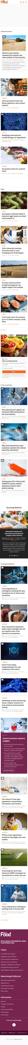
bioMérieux (15, 637)
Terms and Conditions (16, 376)
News (3, 211)
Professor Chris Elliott (17, 60)
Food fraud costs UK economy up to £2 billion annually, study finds (14, 319)
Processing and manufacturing (9, 959)
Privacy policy (5, 1012)
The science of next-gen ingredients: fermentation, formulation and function (12, 801)
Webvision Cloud (18, 1039)
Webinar (4, 586)
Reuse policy (4, 991)
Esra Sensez (15, 140)
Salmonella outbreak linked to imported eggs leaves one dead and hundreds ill (14, 216)
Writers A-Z (12, 1032)
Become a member (8, 770)
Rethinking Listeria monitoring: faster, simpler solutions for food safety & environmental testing (14, 704)
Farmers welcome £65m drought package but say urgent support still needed (12, 285)
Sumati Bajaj (15, 107)
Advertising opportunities (8, 980)
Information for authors (7, 988)
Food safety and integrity (8, 954)
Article (4, 132)
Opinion (4, 98)
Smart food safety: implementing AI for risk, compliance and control (11, 667)
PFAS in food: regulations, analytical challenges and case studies (13, 837)
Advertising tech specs (7, 985)
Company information (7, 1004)
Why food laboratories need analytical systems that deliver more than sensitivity (14, 447)
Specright (15, 599)
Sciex (16, 879)
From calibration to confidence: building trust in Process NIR (14, 907)
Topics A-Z (4, 1032)
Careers (3, 1006)
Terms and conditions (7, 1009)
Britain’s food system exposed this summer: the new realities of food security (13, 55)
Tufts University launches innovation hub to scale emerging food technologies (13, 250)
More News (4, 330)
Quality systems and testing (9, 962)
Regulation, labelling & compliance (10, 964)
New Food (14, 221)
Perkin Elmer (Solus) (18, 711)
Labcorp (19, 539)
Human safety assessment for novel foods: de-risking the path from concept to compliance (14, 533)
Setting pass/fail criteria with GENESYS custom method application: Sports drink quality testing (13, 484)
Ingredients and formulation (9, 956)
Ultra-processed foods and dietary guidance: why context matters (13, 103)
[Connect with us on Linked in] (14, 1024)
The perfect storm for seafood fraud (13, 170)
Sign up (13, 372)
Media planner (5, 983)
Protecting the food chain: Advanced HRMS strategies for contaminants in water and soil (14, 873)
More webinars (4, 920)
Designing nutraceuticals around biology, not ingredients (14, 136)
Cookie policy (4, 1015)
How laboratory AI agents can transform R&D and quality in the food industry (13, 412)
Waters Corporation (18, 807)
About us (3, 1001)
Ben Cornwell (15, 255)
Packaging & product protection (10, 967)
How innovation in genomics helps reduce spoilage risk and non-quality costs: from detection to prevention (13, 630)
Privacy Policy (5, 377)
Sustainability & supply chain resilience (12, 970)
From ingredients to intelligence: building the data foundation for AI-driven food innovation (13, 592)
